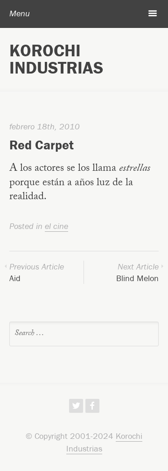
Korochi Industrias (56, 59)
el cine (56, 226)
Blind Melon (137, 272)
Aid (36, 272)
